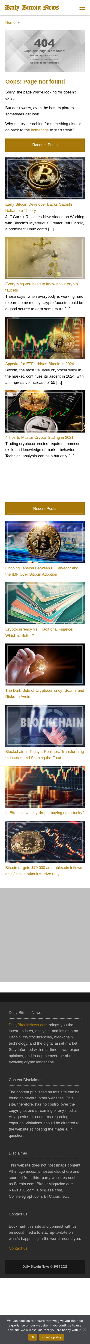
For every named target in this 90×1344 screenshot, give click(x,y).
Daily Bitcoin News (32, 7)
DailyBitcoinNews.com (28, 1025)
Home (10, 22)
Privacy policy (52, 1337)
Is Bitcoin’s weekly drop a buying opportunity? (44, 813)
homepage (40, 130)
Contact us (18, 1248)
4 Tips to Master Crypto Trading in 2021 (39, 437)
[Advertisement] (45, 935)
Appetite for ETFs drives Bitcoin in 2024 (39, 364)
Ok (33, 1337)
